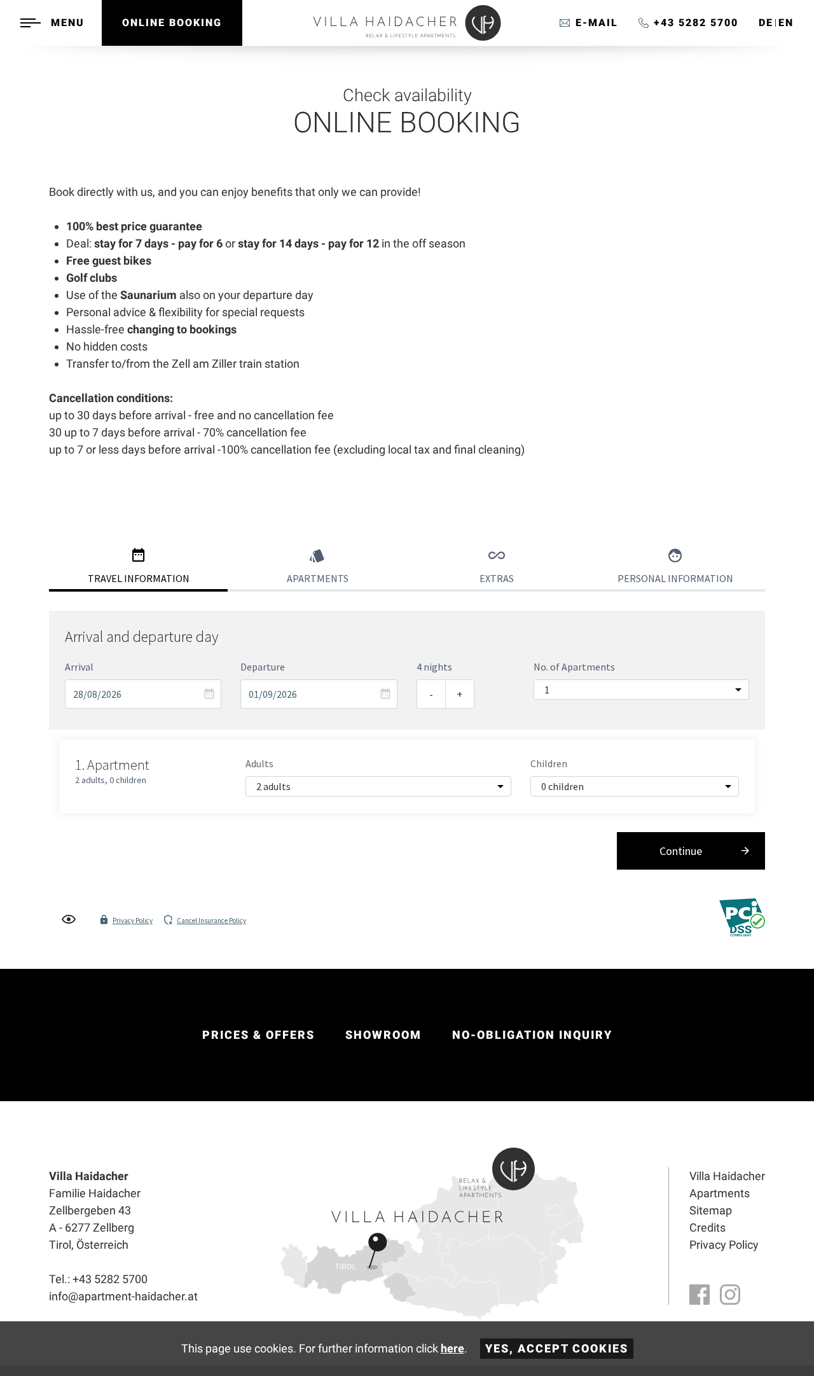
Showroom (383, 1034)
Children (548, 763)
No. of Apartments (574, 666)
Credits (707, 1227)
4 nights (434, 666)
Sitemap (710, 1210)
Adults (259, 763)
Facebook (699, 1294)
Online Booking (172, 23)
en (786, 23)
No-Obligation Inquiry (532, 1034)
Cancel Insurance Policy (211, 920)
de (766, 23)
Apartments (719, 1193)
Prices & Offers (258, 1034)
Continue (680, 851)
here (452, 1348)
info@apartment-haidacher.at (589, 23)
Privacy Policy (133, 920)
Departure (262, 666)
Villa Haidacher (727, 1176)
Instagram (730, 1294)
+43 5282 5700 (696, 23)
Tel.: (98, 1279)
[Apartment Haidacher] (407, 37)
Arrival (79, 666)
